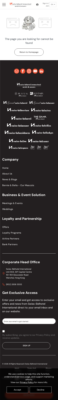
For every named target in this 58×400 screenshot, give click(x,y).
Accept (17, 389)
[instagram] (29, 71)
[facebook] (22, 71)
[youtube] (35, 71)
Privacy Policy (27, 382)
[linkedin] (41, 71)
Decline (40, 389)
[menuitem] (29, 168)
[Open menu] (4, 4)
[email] (16, 71)
